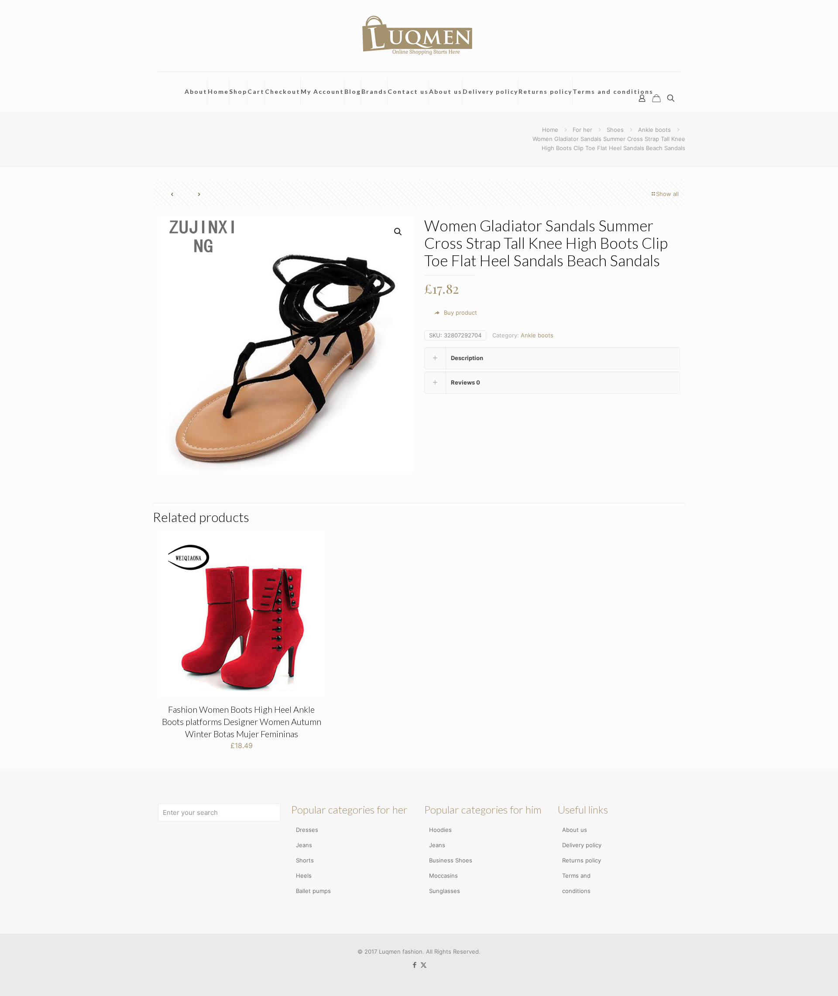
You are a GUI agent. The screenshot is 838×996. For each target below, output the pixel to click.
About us (445, 91)
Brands (374, 91)
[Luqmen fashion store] (419, 36)
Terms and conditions (613, 91)
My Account (322, 91)
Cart (255, 91)
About (196, 91)
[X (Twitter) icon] (423, 965)
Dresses (307, 829)
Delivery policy (490, 91)
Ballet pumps (313, 890)
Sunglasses (444, 890)
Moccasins (443, 875)
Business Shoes (450, 860)
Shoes (615, 129)
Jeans (304, 844)
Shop (238, 91)
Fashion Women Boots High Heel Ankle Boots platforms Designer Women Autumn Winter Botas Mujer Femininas (241, 721)
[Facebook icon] (414, 965)
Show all (667, 193)
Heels (304, 875)
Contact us (408, 91)
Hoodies (440, 829)
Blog (352, 91)
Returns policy (545, 91)
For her (582, 129)
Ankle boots (654, 129)
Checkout (282, 91)
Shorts (305, 860)
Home (218, 91)
